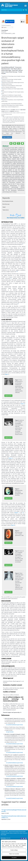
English (4, 27)
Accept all (14, 857)
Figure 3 (11, 458)
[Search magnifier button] (26, 10)
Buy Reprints (10, 21)
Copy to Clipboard (7, 137)
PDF (23, 21)
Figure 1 (7, 374)
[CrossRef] (8, 724)
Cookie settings (14, 850)
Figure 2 (23, 403)
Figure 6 (13, 525)
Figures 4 (17, 512)
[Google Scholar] (19, 724)
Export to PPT (8, 395)
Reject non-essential (14, 853)
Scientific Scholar (9, 833)
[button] (25, 6)
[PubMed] (13, 724)
